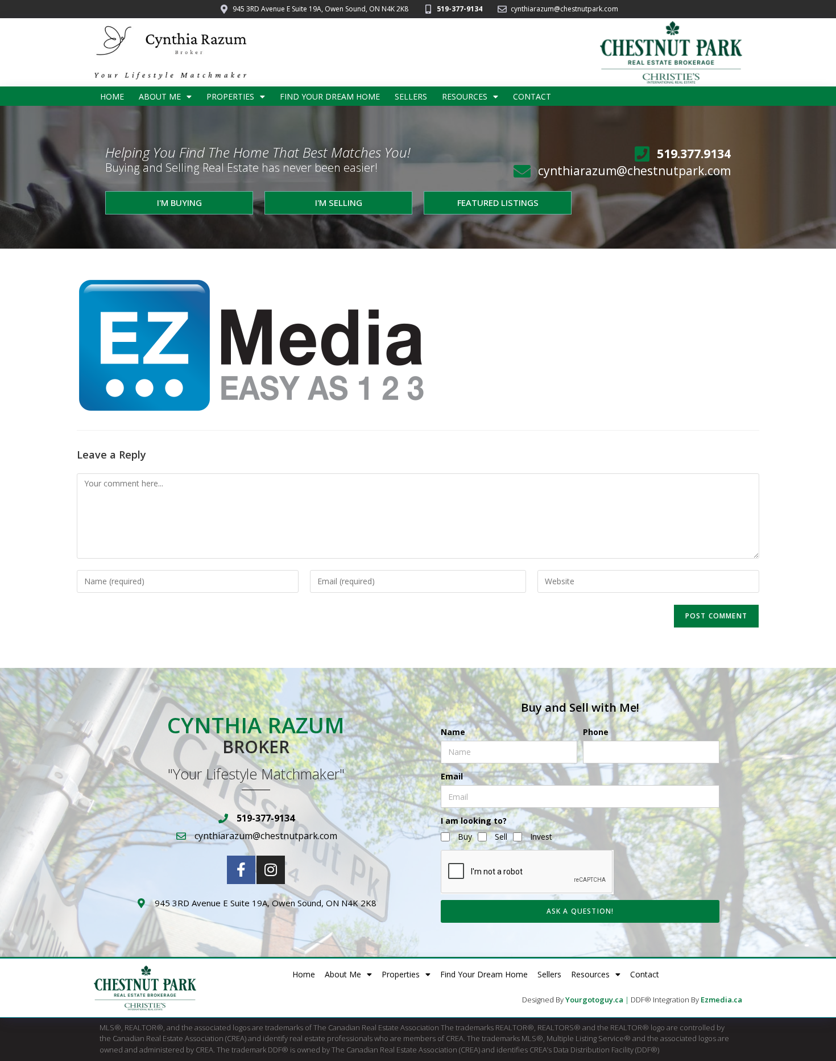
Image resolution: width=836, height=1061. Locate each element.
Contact (532, 96)
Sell (501, 836)
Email (452, 776)
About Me (160, 96)
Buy (465, 836)
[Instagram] (270, 870)
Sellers (411, 96)
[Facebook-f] (241, 870)
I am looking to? (474, 820)
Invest (541, 836)
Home (112, 96)
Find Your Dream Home (330, 96)
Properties (230, 96)
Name (453, 731)
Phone (596, 731)
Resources (464, 96)
